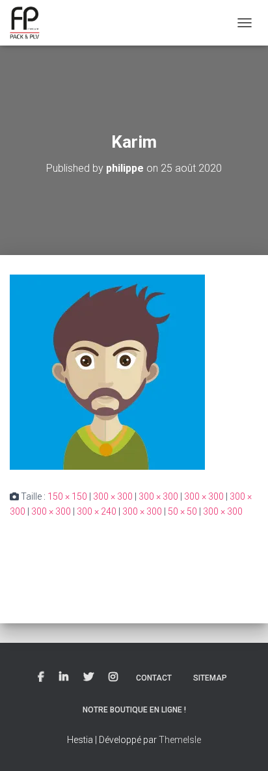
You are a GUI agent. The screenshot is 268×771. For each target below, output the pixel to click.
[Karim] (107, 371)
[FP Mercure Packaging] (29, 23)
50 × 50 (182, 511)
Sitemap (210, 678)
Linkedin (64, 677)
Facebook (41, 677)
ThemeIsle (180, 740)
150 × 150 (67, 496)
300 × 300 (113, 496)
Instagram (113, 677)
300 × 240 (96, 511)
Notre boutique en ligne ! (134, 709)
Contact (154, 678)
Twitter (88, 677)
